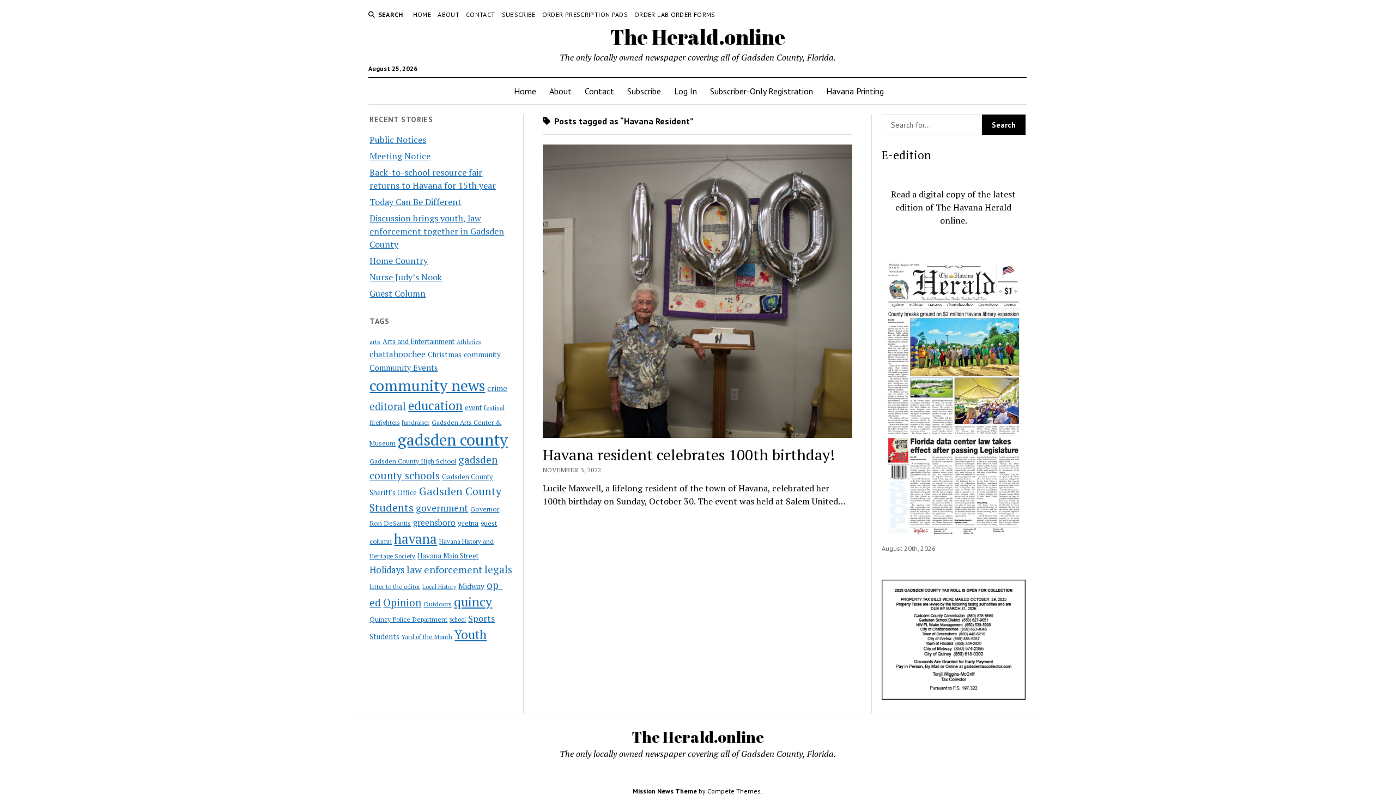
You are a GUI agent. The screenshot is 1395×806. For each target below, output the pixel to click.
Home (422, 14)
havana (415, 539)
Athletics (469, 342)
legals (498, 569)
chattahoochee (397, 353)
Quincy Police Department (408, 619)
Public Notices (397, 140)
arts (374, 342)
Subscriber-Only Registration (761, 91)
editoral (387, 406)
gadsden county (453, 439)
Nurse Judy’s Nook (405, 277)
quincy (473, 601)
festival (494, 408)
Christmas (445, 354)
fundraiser (415, 422)
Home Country (398, 261)
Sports (481, 618)
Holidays (386, 570)
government (442, 508)
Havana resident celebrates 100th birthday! (689, 454)
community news (427, 385)
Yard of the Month (427, 637)
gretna (468, 523)
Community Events (403, 368)
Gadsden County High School (412, 460)
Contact (480, 14)
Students (384, 636)
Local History (439, 587)
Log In (685, 91)
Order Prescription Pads (585, 14)
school (458, 619)
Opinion (402, 602)
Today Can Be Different (415, 202)
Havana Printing (855, 91)
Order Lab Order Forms (674, 14)
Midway (471, 586)
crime (497, 388)
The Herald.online (697, 37)
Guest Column (397, 293)
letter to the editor (394, 587)
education (435, 405)
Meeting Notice (399, 156)
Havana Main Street (447, 556)
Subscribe (519, 14)
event (473, 407)
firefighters (384, 422)
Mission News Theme (665, 791)
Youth (470, 634)
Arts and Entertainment (418, 341)
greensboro (434, 522)
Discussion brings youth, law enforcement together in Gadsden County (436, 231)
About (448, 14)
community (482, 354)
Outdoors (437, 603)
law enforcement (444, 569)
